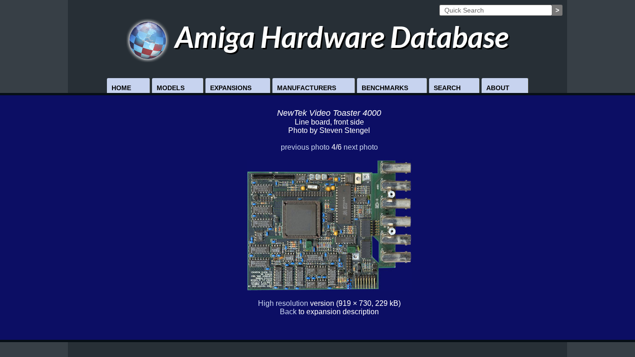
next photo (361, 147)
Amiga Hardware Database (339, 36)
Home (121, 88)
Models (171, 88)
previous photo (305, 147)
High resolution (283, 303)
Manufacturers (306, 88)
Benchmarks (385, 88)
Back (288, 312)
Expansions (230, 88)
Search (447, 88)
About (497, 88)
